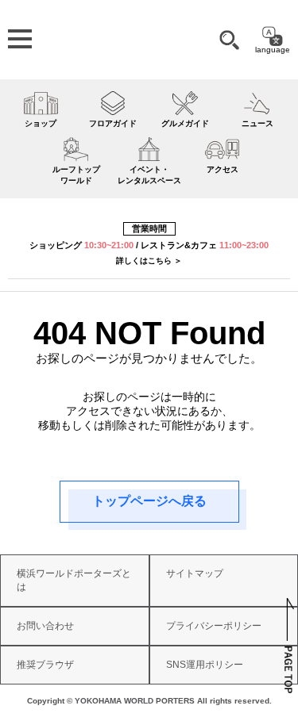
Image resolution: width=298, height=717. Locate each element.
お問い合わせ (45, 625)
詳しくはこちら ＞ (149, 260)
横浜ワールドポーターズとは (74, 580)
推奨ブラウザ (45, 664)
